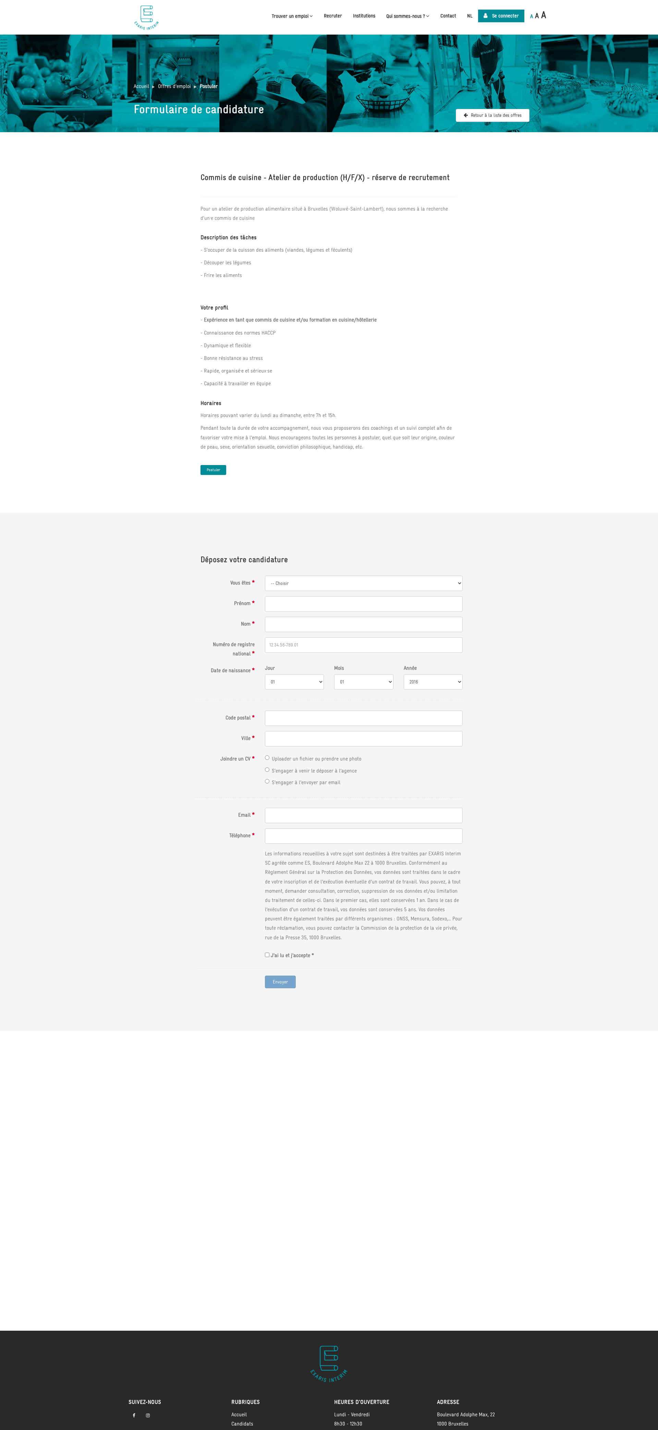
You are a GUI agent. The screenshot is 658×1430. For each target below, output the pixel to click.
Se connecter (505, 15)
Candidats (242, 1423)
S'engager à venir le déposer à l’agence (314, 770)
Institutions (364, 15)
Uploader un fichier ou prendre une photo (316, 758)
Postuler (209, 86)
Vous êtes (241, 582)
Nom (246, 623)
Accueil (141, 86)
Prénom (243, 603)
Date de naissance (231, 670)
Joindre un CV (236, 758)
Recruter (333, 15)
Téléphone (240, 835)
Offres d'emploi (174, 86)
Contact (448, 15)
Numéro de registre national (234, 649)
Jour (270, 668)
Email (245, 814)
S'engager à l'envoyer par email (306, 782)
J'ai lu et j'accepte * (291, 955)
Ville (246, 738)
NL (470, 15)
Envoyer (280, 982)
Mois (339, 668)
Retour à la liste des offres (496, 115)
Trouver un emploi (290, 16)
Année (410, 668)
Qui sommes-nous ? (405, 16)
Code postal (239, 717)
